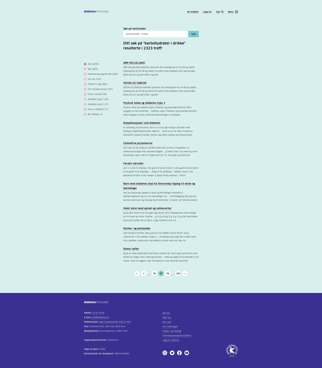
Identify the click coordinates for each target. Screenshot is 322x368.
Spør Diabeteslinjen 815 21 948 (114, 322)
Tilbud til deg (97, 84)
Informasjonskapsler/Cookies (177, 335)
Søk (193, 34)
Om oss (94, 79)
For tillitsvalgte (170, 326)
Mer (93, 69)
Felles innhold (97, 94)
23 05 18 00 (98, 313)
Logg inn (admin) (171, 340)
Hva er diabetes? (98, 109)
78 (167, 273)
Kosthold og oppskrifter (103, 74)
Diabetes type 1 (98, 99)
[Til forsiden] (96, 12)
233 (178, 273)
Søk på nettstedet (134, 28)
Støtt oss (167, 317)
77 (161, 273)
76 (154, 273)
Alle (93, 64)
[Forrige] (137, 273)
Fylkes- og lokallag (172, 331)
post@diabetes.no (100, 317)
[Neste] (185, 273)
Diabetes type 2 (98, 104)
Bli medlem (95, 114)
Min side (167, 322)
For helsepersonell (100, 89)
